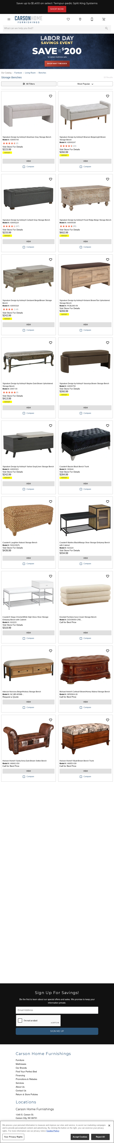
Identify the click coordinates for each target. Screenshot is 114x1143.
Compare (30, 167)
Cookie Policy (52, 1131)
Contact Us (21, 1090)
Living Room (30, 73)
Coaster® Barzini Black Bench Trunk (74, 467)
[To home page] (28, 19)
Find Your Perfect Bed (26, 1071)
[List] (68, 19)
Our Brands (21, 1067)
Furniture (18, 73)
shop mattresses (57, 63)
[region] (57, 1132)
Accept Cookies (80, 1137)
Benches (42, 73)
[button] (8, 19)
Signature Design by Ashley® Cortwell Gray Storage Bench (26, 220)
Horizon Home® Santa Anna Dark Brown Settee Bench (25, 761)
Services (20, 1082)
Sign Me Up (57, 1031)
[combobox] (85, 83)
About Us (20, 1086)
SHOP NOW (57, 9)
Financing (20, 1075)
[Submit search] (106, 28)
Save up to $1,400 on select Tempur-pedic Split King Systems (57, 3)
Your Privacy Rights (13, 1137)
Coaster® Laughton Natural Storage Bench (20, 543)
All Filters (30, 84)
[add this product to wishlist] (50, 96)
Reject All (100, 1137)
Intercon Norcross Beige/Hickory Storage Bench (22, 692)
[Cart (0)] (103, 19)
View (28, 161)
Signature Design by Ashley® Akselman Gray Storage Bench (27, 137)
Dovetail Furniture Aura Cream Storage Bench (78, 617)
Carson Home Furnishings (35, 1109)
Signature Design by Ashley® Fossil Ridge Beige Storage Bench (85, 220)
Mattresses (21, 1063)
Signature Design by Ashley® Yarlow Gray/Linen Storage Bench (28, 467)
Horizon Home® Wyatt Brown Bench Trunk (77, 761)
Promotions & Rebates (26, 1079)
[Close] (109, 1125)
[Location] (80, 19)
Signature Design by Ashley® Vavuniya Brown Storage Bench (84, 383)
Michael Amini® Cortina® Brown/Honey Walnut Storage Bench (85, 692)
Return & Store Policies (27, 1094)
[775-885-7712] (92, 19)
